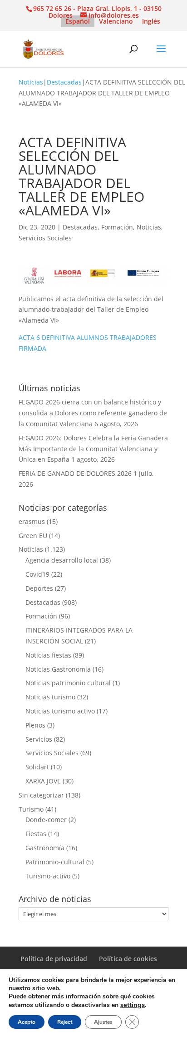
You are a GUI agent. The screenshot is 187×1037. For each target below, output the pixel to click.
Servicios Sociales (45, 238)
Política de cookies (128, 958)
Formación (117, 227)
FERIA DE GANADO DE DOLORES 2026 (75, 473)
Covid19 (37, 574)
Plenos (35, 725)
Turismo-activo (47, 876)
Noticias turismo (50, 697)
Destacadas (64, 82)
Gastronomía (44, 847)
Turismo (31, 809)
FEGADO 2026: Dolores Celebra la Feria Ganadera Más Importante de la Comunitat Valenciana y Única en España (93, 449)
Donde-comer (46, 819)
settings (132, 1005)
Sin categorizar (41, 795)
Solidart (37, 767)
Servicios (38, 739)
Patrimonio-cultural (54, 862)
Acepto (26, 1022)
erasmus (32, 521)
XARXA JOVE (43, 781)
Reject (64, 1022)
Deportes (39, 588)
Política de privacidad (53, 958)
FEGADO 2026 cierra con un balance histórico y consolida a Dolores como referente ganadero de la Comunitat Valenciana (93, 413)
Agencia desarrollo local (61, 560)
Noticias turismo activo (60, 711)
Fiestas (35, 833)
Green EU (33, 535)
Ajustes (103, 1022)
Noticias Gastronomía (58, 669)
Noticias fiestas (48, 655)
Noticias (31, 82)
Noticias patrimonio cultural (68, 682)
